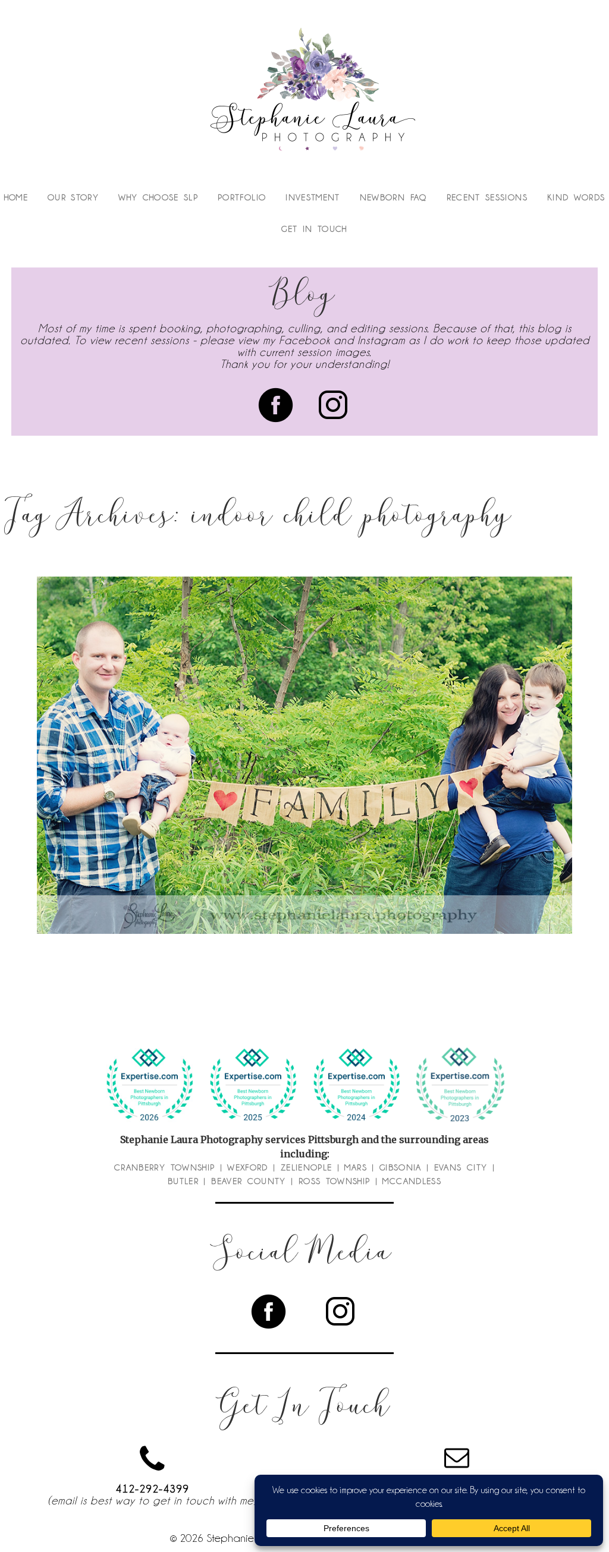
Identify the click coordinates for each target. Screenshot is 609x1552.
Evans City (461, 1167)
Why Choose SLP (158, 197)
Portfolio (242, 197)
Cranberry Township (164, 1167)
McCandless (411, 1181)
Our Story (73, 197)
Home (16, 197)
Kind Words (576, 197)
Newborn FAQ (393, 197)
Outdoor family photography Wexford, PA (302, 736)
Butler (183, 1181)
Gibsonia (400, 1167)
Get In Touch (314, 229)
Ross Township (335, 1181)
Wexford (247, 1167)
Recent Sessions (487, 197)
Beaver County (248, 1181)
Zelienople (306, 1167)
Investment (312, 197)
